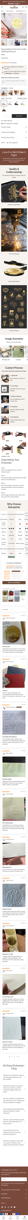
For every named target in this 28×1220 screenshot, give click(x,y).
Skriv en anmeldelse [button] (14, 582)
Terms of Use (20, 1183)
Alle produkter (10, 11)
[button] (5, 62)
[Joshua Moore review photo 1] (14, 809)
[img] (5, 615)
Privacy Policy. (4, 1185)
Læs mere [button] (5, 744)
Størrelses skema (22, 98)
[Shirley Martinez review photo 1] (14, 940)
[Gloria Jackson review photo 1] (14, 676)
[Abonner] (25, 1179)
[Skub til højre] (23, 26)
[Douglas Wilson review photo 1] (14, 1028)
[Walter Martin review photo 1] (14, 766)
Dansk (3, 1203)
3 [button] (14, 1056)
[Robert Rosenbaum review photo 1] (14, 722)
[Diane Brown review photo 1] (14, 984)
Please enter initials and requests (10, 77)
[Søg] (23, 7)
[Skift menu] (1, 7)
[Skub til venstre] (5, 26)
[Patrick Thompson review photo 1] (14, 633)
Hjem (2, 11)
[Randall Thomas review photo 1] (14, 854)
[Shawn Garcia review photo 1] (14, 895)
